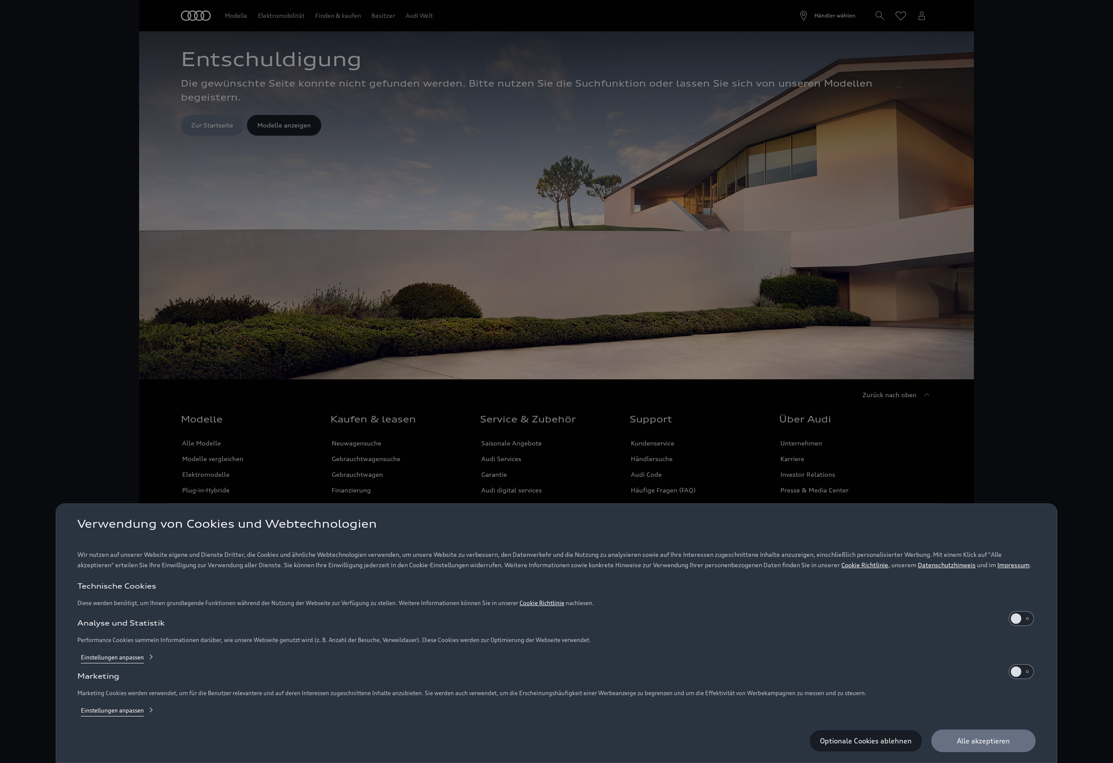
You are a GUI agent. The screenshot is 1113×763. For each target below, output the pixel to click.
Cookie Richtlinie (864, 565)
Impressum (1013, 565)
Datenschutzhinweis (947, 565)
